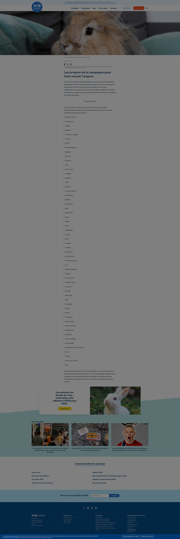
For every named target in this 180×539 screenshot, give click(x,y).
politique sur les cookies (11, 537)
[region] (90, 536)
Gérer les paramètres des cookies (130, 536)
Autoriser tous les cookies (147, 536)
